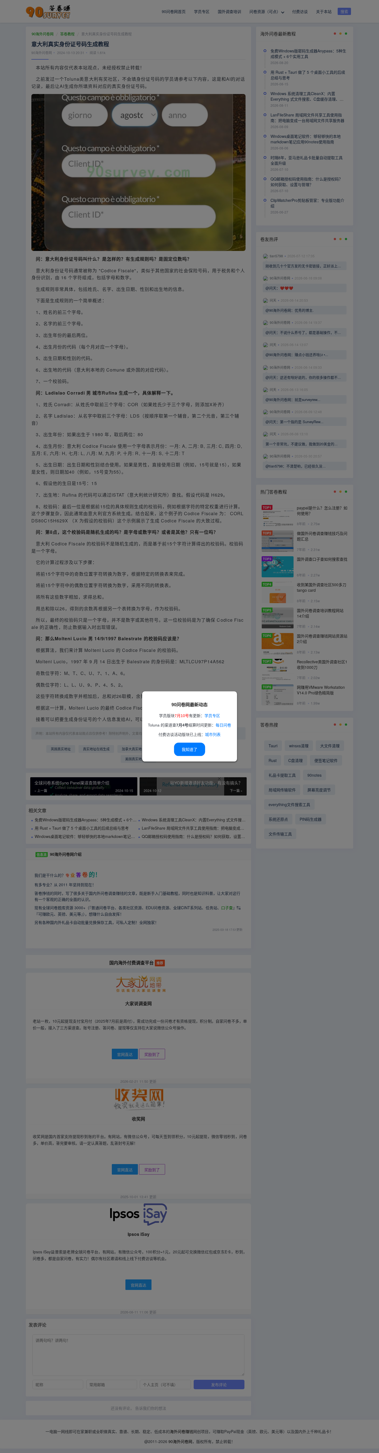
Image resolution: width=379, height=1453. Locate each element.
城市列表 (213, 735)
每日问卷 (223, 725)
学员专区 (212, 716)
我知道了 (189, 750)
